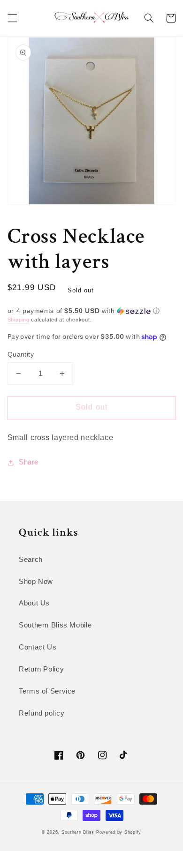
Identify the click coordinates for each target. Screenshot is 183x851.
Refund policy (41, 713)
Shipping (19, 319)
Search (31, 559)
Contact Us (37, 647)
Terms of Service (47, 691)
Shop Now (36, 581)
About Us (34, 603)
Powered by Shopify (118, 832)
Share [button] (28, 462)
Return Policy (41, 669)
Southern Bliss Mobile (55, 625)
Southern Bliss (77, 832)
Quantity (21, 354)
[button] (12, 18)
